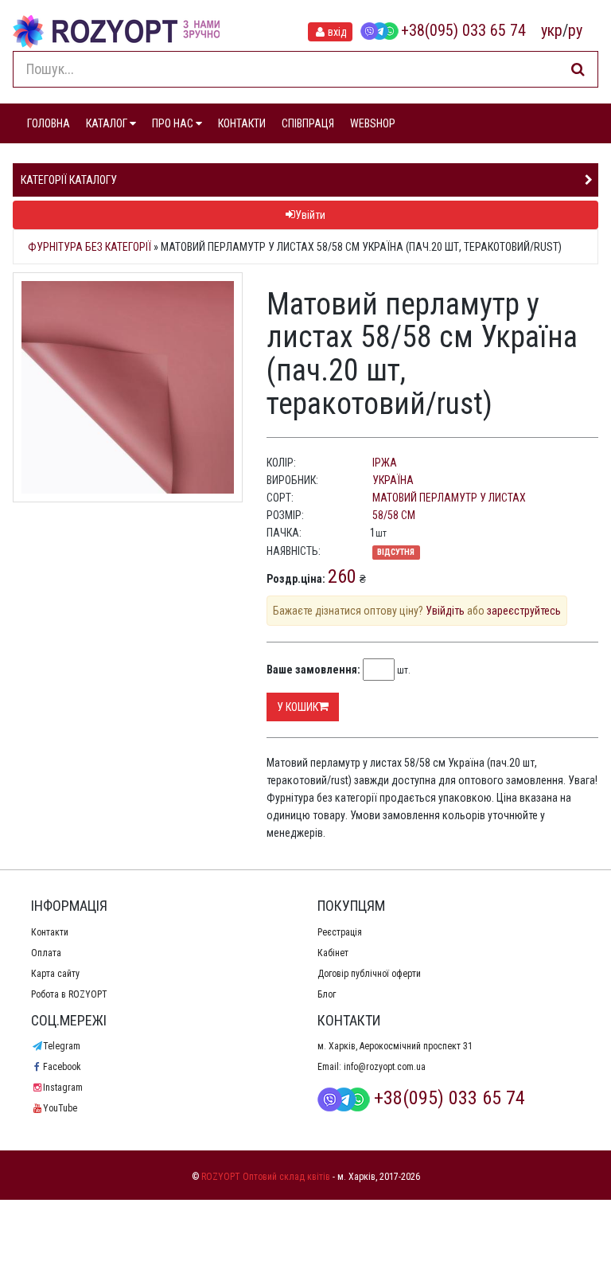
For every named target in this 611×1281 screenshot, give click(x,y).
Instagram (63, 1087)
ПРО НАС (174, 123)
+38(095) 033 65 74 (463, 30)
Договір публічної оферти (369, 973)
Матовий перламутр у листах (449, 497)
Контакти (49, 932)
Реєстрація (339, 932)
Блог (326, 994)
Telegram (61, 1046)
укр (551, 30)
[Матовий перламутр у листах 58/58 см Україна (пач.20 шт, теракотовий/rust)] (128, 387)
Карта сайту (55, 973)
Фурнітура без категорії (89, 246)
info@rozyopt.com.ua (385, 1066)
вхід (337, 31)
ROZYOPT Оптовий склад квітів (265, 1176)
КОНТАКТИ (242, 123)
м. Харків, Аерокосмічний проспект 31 (395, 1046)
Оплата (46, 953)
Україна (393, 480)
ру (575, 30)
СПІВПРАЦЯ (308, 123)
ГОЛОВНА (48, 123)
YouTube (60, 1108)
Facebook (62, 1066)
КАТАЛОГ (108, 123)
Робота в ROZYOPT (69, 994)
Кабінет (332, 953)
